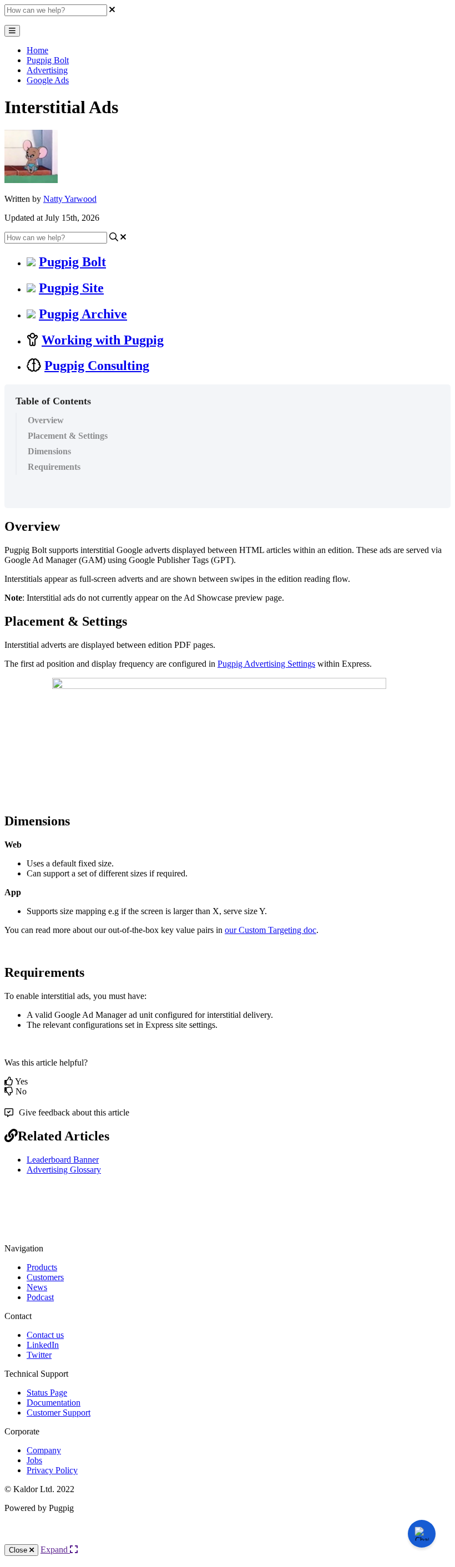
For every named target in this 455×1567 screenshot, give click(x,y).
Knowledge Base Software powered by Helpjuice (228, 1538)
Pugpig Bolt (48, 60)
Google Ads (48, 80)
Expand (55, 1549)
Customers (45, 1277)
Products (42, 1267)
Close (19, 1550)
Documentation (53, 1402)
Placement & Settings (68, 435)
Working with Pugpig (103, 340)
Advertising (47, 70)
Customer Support (58, 1412)
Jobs (34, 1460)
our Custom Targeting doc (270, 930)
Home (37, 50)
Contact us (45, 1335)
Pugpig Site (71, 288)
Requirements (54, 466)
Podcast (40, 1297)
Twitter (39, 1355)
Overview (46, 420)
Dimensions (49, 451)
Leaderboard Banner (63, 1159)
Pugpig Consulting (96, 365)
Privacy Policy (52, 1470)
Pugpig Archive (83, 314)
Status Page (47, 1392)
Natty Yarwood (70, 199)
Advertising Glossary (64, 1169)
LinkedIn (43, 1345)
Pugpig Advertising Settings (266, 663)
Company (44, 1450)
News (37, 1287)
